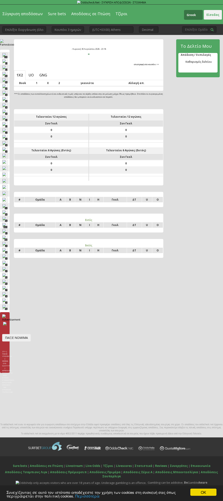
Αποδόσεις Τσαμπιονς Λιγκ (26, 472)
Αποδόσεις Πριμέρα (105, 472)
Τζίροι (121, 13)
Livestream (74, 466)
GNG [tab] (43, 75)
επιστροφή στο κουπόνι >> (146, 64)
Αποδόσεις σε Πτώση (90, 13)
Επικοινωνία (200, 466)
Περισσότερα (87, 496)
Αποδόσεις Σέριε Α (137, 472)
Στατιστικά (143, 466)
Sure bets (57, 13)
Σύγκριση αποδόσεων (22, 13)
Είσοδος (212, 15)
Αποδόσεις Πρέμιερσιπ (68, 472)
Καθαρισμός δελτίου (199, 62)
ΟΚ (203, 492)
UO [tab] (31, 75)
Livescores (124, 466)
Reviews (161, 466)
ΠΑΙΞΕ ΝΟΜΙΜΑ (16, 338)
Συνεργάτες (179, 466)
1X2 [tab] (20, 75)
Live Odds (93, 466)
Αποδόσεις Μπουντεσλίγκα (176, 472)
